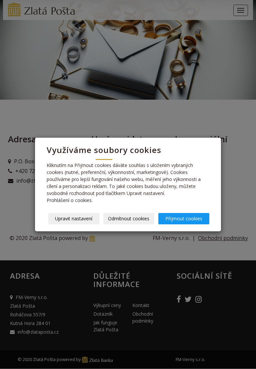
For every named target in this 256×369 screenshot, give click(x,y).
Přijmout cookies (183, 218)
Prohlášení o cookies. (70, 200)
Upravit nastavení (73, 218)
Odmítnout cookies (128, 218)
